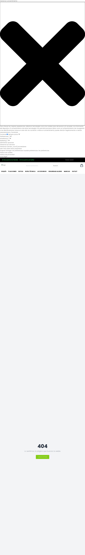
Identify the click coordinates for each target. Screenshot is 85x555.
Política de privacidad (7, 154)
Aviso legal (3, 156)
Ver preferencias (17, 151)
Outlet (74, 171)
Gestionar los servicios (7, 145)
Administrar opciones (7, 143)
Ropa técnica (30, 171)
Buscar (55, 166)
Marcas (67, 171)
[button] (42, 63)
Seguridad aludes (55, 171)
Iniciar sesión (69, 160)
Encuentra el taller (27, 160)
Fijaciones (12, 171)
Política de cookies (6, 153)
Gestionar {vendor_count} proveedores (13, 147)
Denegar (9, 151)
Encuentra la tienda (11, 160)
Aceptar (2, 151)
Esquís (3, 171)
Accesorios (41, 171)
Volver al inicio (42, 457)
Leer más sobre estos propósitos (11, 149)
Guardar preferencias (30, 151)
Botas (20, 171)
